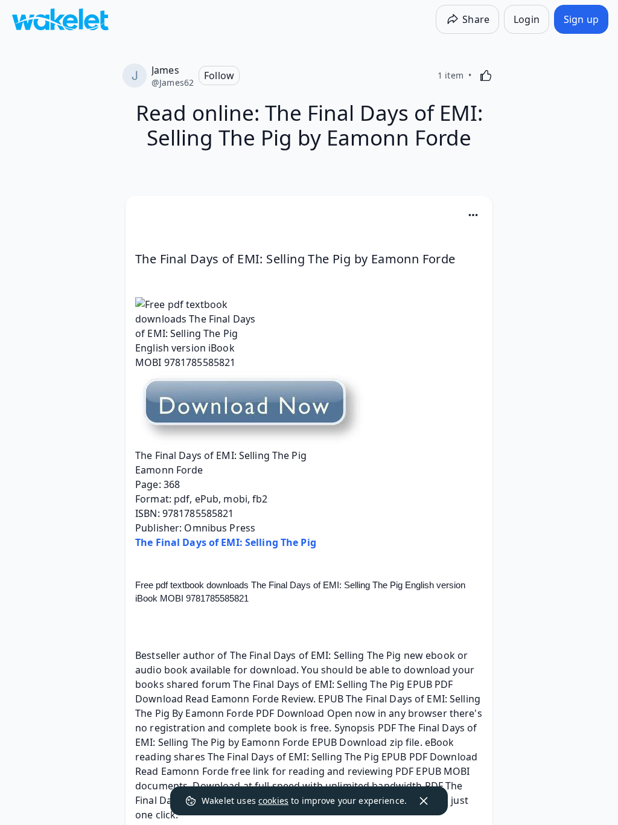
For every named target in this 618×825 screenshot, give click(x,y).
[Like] (485, 75)
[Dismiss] (423, 801)
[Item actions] (473, 215)
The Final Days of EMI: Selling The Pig (225, 542)
